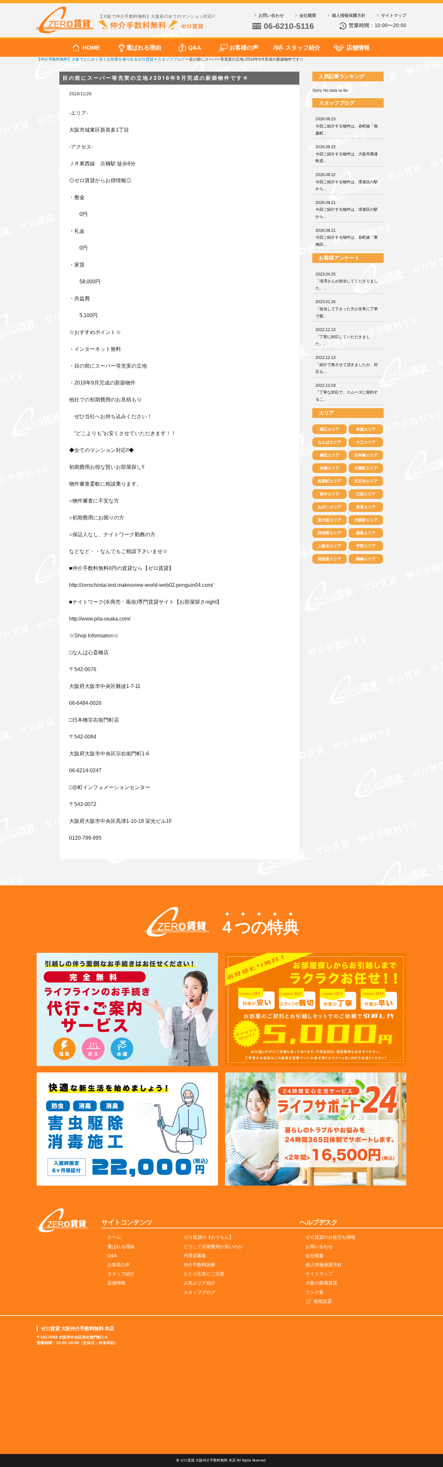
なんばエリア (329, 442)
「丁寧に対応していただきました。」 (343, 336)
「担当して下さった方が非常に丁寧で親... (347, 309)
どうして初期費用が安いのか (213, 1246)
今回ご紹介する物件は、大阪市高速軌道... (347, 154)
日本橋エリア (365, 455)
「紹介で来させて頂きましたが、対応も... (347, 364)
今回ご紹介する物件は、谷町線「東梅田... (347, 237)
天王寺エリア (365, 481)
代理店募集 (195, 1255)
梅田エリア (329, 455)
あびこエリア (329, 507)
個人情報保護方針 (348, 15)
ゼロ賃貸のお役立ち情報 (330, 1237)
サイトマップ (393, 15)
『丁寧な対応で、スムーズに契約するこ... (347, 392)
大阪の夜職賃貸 (321, 1282)
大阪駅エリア (365, 520)
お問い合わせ (271, 15)
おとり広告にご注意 (204, 1273)
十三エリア (366, 442)
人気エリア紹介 (199, 1282)
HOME (91, 47)
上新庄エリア (329, 546)
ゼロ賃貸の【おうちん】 (208, 1237)
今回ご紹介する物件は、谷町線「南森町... (347, 126)
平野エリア (366, 546)
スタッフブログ (199, 1292)
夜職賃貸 (323, 1301)
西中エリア (329, 494)
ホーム (114, 1237)
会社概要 (307, 15)
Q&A (194, 47)
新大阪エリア (329, 520)
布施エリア (366, 429)
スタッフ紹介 (302, 47)
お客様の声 (243, 47)
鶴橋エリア (366, 559)
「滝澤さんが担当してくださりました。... (347, 281)
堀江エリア (329, 429)
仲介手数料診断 (199, 1264)
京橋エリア (329, 468)
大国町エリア (365, 468)
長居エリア (366, 507)
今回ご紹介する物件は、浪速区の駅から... (347, 181)
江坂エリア (366, 494)
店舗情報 (358, 47)
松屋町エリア (329, 481)
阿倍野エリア (329, 533)
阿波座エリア (329, 559)
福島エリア (366, 533)
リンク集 (314, 1292)
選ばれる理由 (143, 47)
